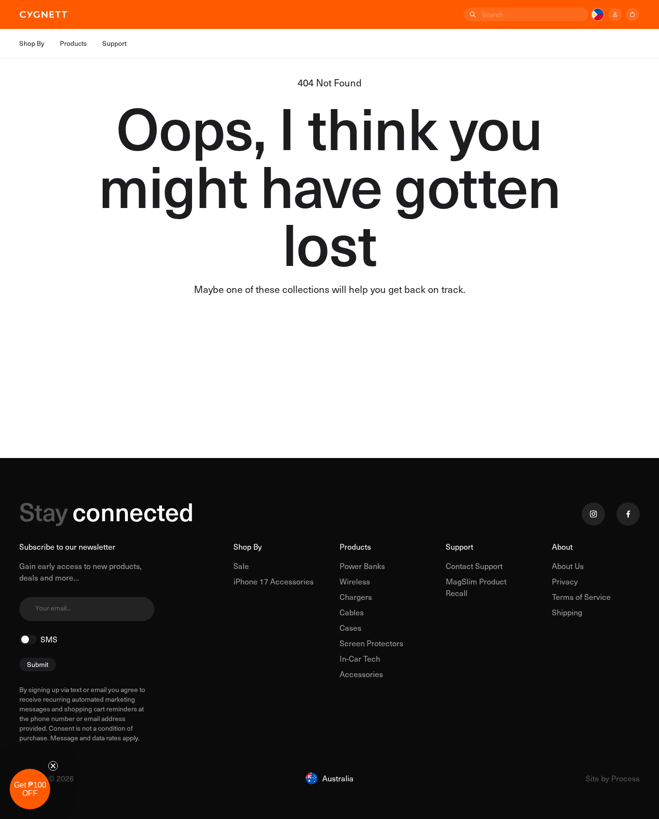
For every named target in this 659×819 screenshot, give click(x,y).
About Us (568, 566)
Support (459, 546)
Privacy (565, 581)
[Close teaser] (53, 766)
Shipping (567, 612)
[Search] (472, 14)
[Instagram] (593, 514)
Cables (352, 612)
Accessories (361, 674)
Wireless (355, 581)
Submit (37, 664)
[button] (30, 789)
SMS (49, 639)
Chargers (356, 597)
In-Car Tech (360, 658)
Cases (350, 628)
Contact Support (474, 566)
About (562, 546)
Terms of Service (581, 597)
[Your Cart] (632, 14)
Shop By (247, 546)
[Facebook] (628, 514)
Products (355, 546)
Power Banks (362, 566)
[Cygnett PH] (44, 14)
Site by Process (613, 778)
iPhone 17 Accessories (273, 581)
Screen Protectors (371, 643)
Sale (241, 566)
